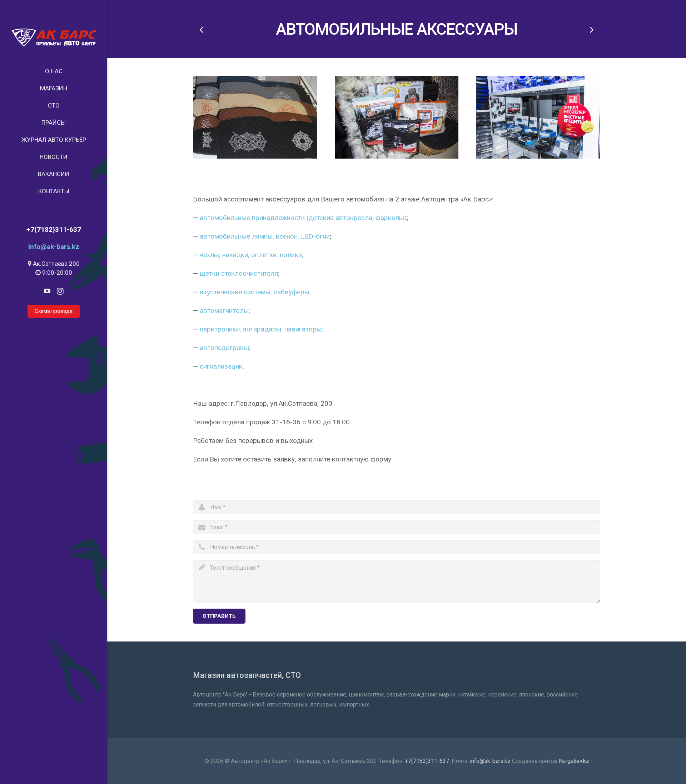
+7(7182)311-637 (427, 761)
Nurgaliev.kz (574, 761)
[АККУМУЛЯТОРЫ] (591, 29)
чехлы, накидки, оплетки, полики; (251, 255)
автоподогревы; (225, 348)
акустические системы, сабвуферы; (255, 292)
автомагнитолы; (225, 310)
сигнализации (221, 366)
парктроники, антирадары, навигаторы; (261, 329)
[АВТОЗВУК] (202, 29)
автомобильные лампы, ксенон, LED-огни (265, 236)
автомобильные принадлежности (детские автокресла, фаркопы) (303, 218)
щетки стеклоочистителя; (239, 273)
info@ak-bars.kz (53, 247)
